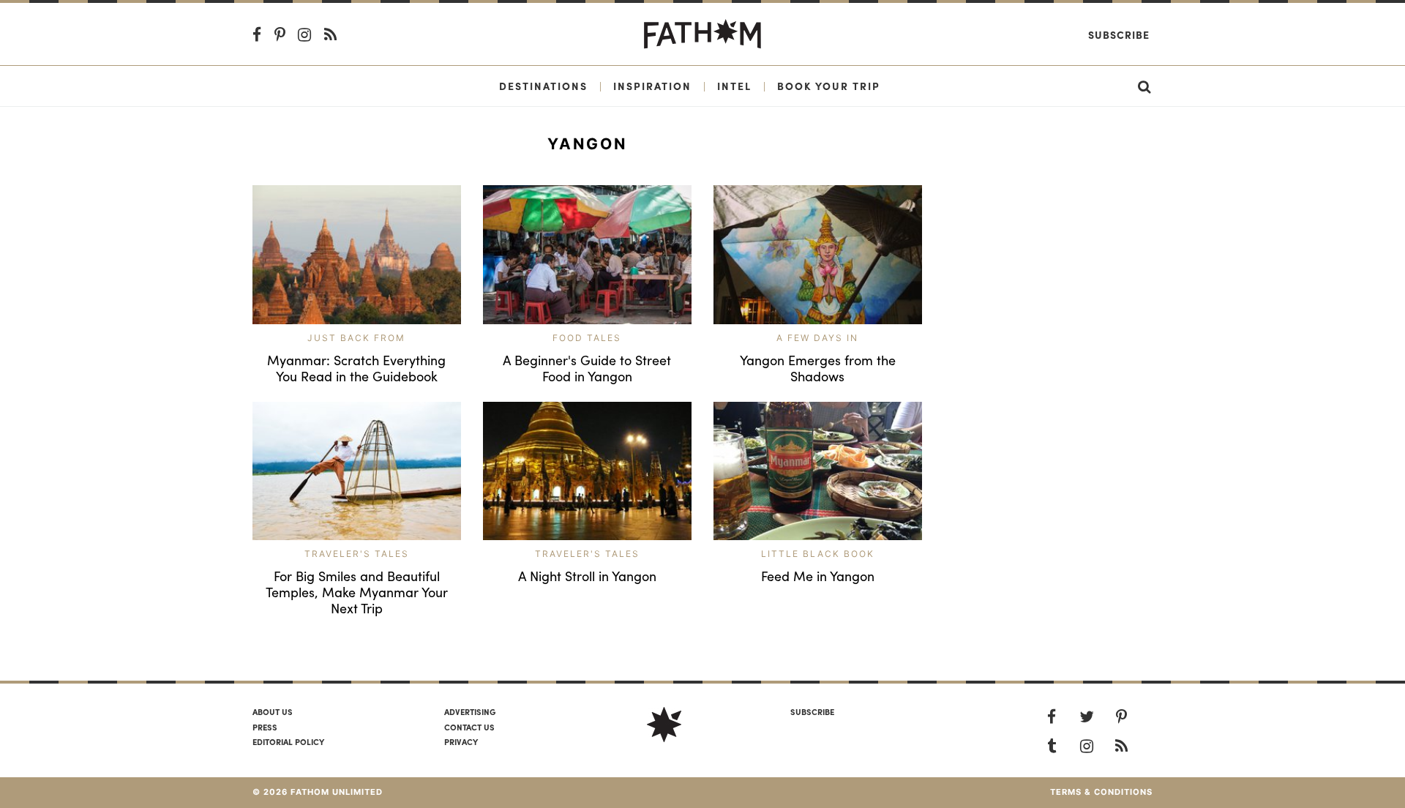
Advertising (469, 711)
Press (264, 727)
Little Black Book (817, 553)
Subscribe (1119, 34)
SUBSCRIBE (812, 711)
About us (272, 711)
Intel (734, 85)
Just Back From (356, 337)
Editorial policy (288, 741)
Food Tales (586, 337)
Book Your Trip (828, 85)
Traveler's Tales (356, 553)
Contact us (469, 727)
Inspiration (652, 85)
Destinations (543, 85)
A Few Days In (817, 337)
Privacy (461, 741)
